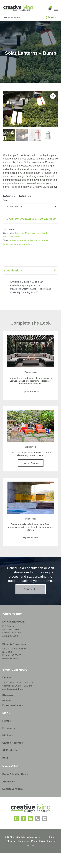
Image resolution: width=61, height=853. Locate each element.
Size (5, 200)
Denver (51, 17)
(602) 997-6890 (10, 658)
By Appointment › (12, 705)
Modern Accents (33, 233)
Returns (52, 837)
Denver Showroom (13, 621)
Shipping (11, 841)
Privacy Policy (38, 841)
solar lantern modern (21, 244)
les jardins (35, 240)
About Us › (8, 781)
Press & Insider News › (15, 774)
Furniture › (8, 728)
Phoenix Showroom (14, 644)
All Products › (10, 750)
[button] (53, 96)
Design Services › (12, 789)
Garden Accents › (12, 742)
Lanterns (19, 233)
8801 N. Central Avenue (14, 648)
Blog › (5, 757)
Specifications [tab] (13, 270)
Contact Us (23, 841)
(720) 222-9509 (10, 636)
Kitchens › (8, 735)
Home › (6, 721)
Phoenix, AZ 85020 (11, 655)
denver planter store (19, 240)
